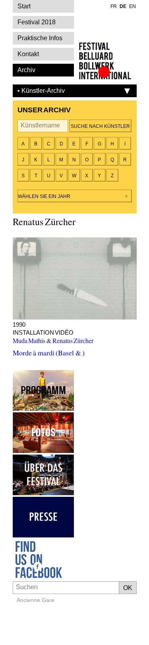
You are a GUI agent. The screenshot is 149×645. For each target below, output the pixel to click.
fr (113, 6)
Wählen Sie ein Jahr (44, 196)
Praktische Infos (39, 38)
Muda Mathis (29, 340)
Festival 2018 (36, 22)
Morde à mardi (75, 278)
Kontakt (28, 54)
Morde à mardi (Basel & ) (49, 352)
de (123, 6)
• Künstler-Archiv (41, 90)
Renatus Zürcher (73, 340)
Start (24, 6)
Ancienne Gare (35, 600)
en (132, 6)
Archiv (26, 70)
